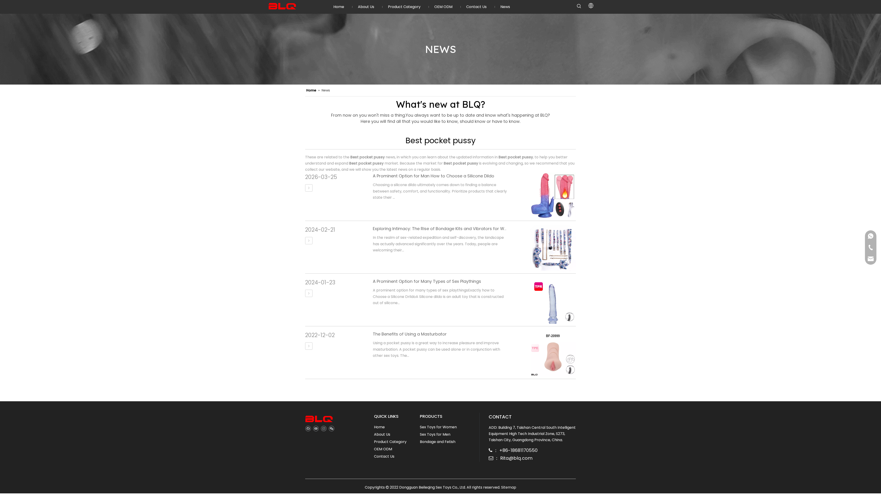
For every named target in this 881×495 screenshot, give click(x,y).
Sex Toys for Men (435, 434)
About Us (382, 434)
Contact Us (384, 456)
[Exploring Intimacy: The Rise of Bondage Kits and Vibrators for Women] (308, 240)
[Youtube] (316, 428)
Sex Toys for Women (438, 427)
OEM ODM (383, 449)
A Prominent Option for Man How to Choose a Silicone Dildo (433, 176)
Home (379, 427)
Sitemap (508, 487)
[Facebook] (308, 428)
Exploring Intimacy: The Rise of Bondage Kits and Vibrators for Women (444, 228)
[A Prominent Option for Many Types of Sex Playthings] (308, 293)
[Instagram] (323, 428)
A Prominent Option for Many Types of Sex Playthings (427, 281)
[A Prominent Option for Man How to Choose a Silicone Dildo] (308, 187)
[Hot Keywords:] (579, 6)
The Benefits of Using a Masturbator (410, 334)
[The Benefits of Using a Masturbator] (308, 346)
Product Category (390, 441)
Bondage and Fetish (437, 441)
